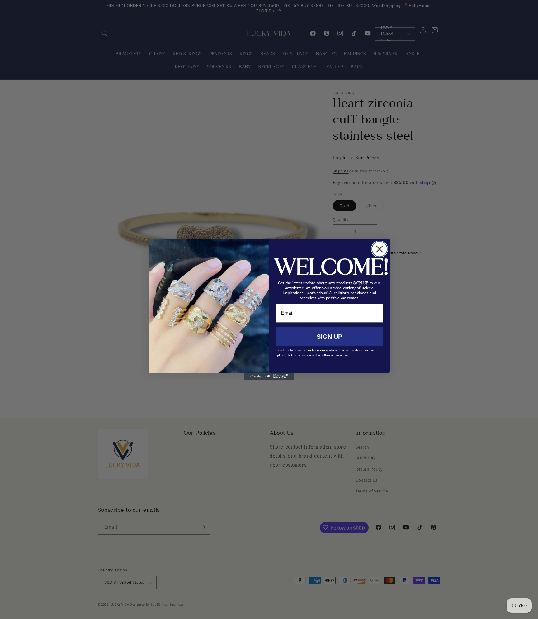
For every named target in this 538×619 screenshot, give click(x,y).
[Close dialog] (379, 249)
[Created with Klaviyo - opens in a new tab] (269, 376)
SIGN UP (329, 336)
